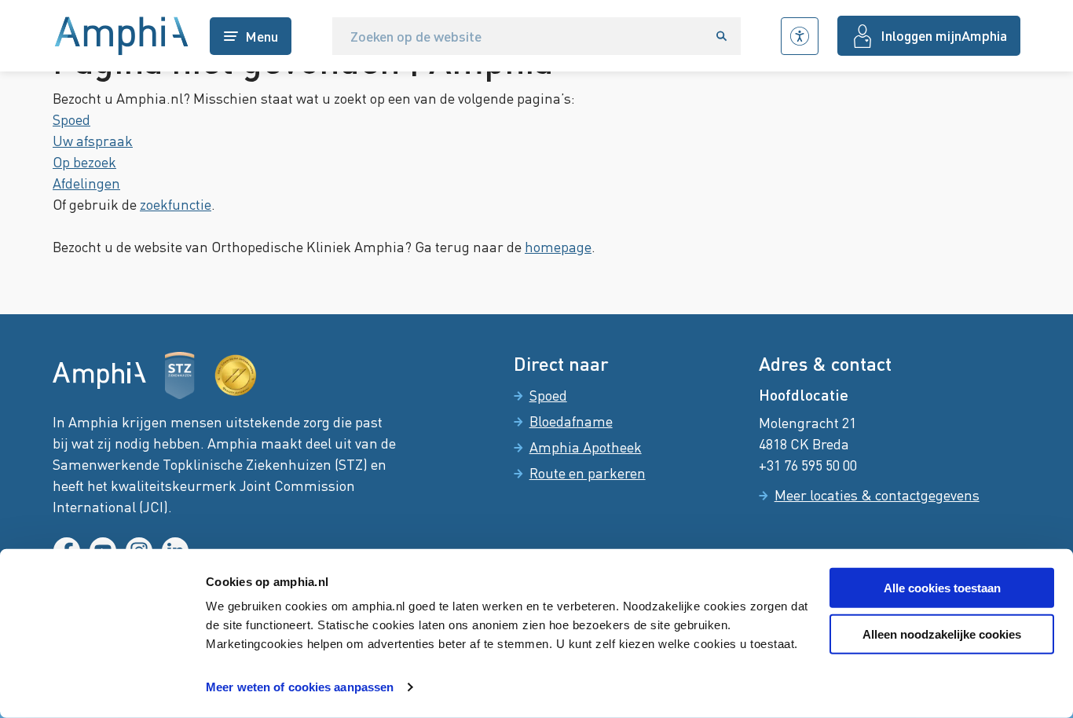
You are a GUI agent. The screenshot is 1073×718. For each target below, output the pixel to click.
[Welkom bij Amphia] (122, 36)
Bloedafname (571, 421)
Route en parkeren (587, 473)
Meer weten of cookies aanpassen (300, 687)
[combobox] (517, 36)
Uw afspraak (93, 140)
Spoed (71, 119)
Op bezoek (84, 161)
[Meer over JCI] (236, 375)
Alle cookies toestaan (942, 588)
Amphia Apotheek (585, 447)
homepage (558, 246)
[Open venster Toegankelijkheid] (799, 36)
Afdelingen (86, 183)
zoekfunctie (175, 204)
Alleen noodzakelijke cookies (941, 634)
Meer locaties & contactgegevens (877, 495)
